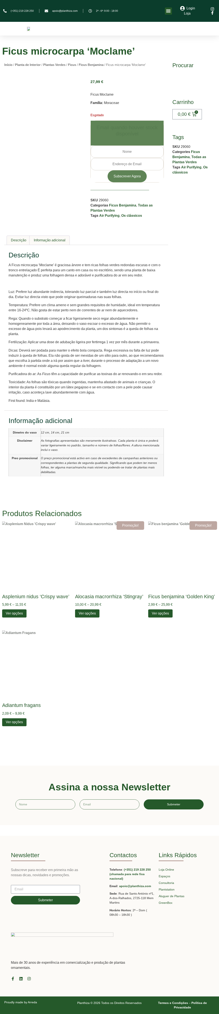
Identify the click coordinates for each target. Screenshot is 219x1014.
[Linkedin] (21, 979)
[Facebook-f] (13, 979)
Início (8, 65)
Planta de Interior (28, 65)
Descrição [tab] (18, 240)
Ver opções (14, 613)
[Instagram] (29, 979)
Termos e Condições (173, 1003)
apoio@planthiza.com (135, 886)
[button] (168, 11)
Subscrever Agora (127, 176)
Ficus (72, 65)
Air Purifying (109, 215)
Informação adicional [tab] (49, 240)
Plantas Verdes (54, 65)
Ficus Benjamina (91, 65)
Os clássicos (131, 215)
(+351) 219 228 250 (137, 869)
